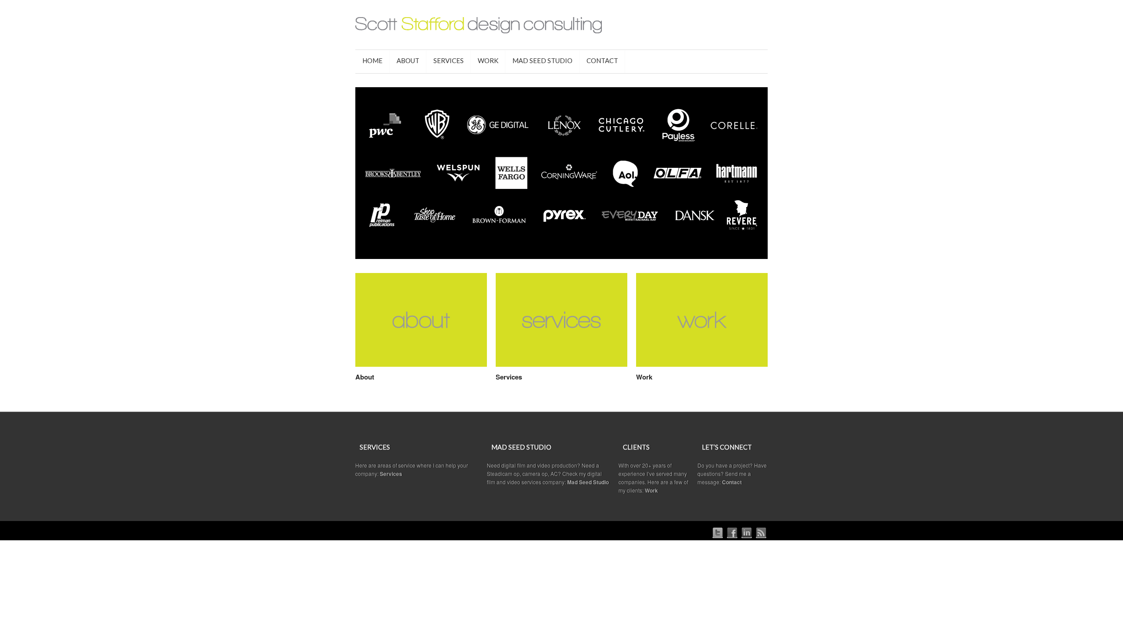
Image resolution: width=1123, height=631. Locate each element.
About (364, 377)
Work (644, 377)
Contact (732, 482)
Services (509, 377)
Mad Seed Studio (588, 482)
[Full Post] (482, 361)
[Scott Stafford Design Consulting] (561, 26)
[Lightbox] (473, 361)
